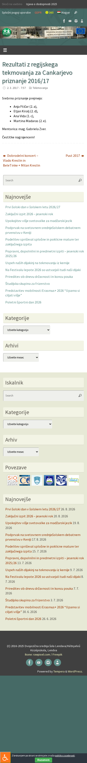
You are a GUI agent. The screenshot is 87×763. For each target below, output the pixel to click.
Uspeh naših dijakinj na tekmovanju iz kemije (37, 263)
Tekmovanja (40, 88)
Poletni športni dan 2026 (23, 302)
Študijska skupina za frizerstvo (27, 283)
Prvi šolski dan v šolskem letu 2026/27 (32, 207)
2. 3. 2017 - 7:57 (16, 88)
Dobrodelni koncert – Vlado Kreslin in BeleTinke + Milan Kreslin (21, 160)
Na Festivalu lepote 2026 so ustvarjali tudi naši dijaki (43, 270)
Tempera (59, 671)
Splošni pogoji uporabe (16, 12)
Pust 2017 (73, 155)
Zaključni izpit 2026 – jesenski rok (29, 214)
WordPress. (75, 671)
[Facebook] (64, 21)
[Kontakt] (82, 21)
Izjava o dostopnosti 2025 (41, 4)
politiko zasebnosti (65, 755)
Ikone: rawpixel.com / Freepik (43, 654)
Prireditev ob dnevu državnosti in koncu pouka (39, 276)
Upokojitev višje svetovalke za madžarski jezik (38, 221)
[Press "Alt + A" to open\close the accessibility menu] (5, 757)
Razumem (43, 760)
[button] (43, 32)
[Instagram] (76, 21)
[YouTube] (70, 21)
